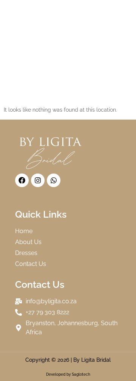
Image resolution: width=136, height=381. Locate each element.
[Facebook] (22, 180)
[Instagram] (38, 180)
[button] (123, 7)
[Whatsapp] (53, 180)
